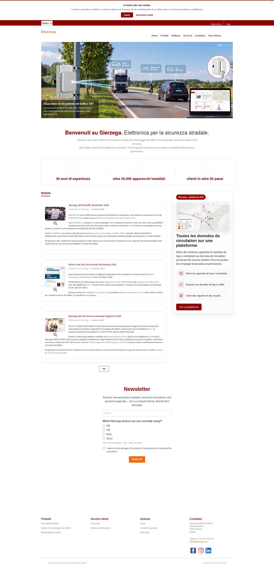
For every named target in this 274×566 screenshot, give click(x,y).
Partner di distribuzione (101, 527)
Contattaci (200, 35)
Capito (127, 14)
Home (155, 35)
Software (175, 35)
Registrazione (216, 24)
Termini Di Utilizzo (211, 562)
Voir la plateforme (189, 307)
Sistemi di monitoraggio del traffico (56, 527)
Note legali (145, 532)
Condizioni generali (148, 527)
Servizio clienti (99, 519)
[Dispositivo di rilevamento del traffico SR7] (137, 80)
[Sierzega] (48, 31)
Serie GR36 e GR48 (50, 523)
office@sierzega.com (199, 541)
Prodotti (164, 35)
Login (228, 24)
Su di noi (187, 35)
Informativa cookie (144, 14)
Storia (142, 523)
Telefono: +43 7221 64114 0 (202, 538)
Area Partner (214, 35)
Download (95, 523)
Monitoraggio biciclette (51, 532)
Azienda (145, 519)
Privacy (223, 562)
